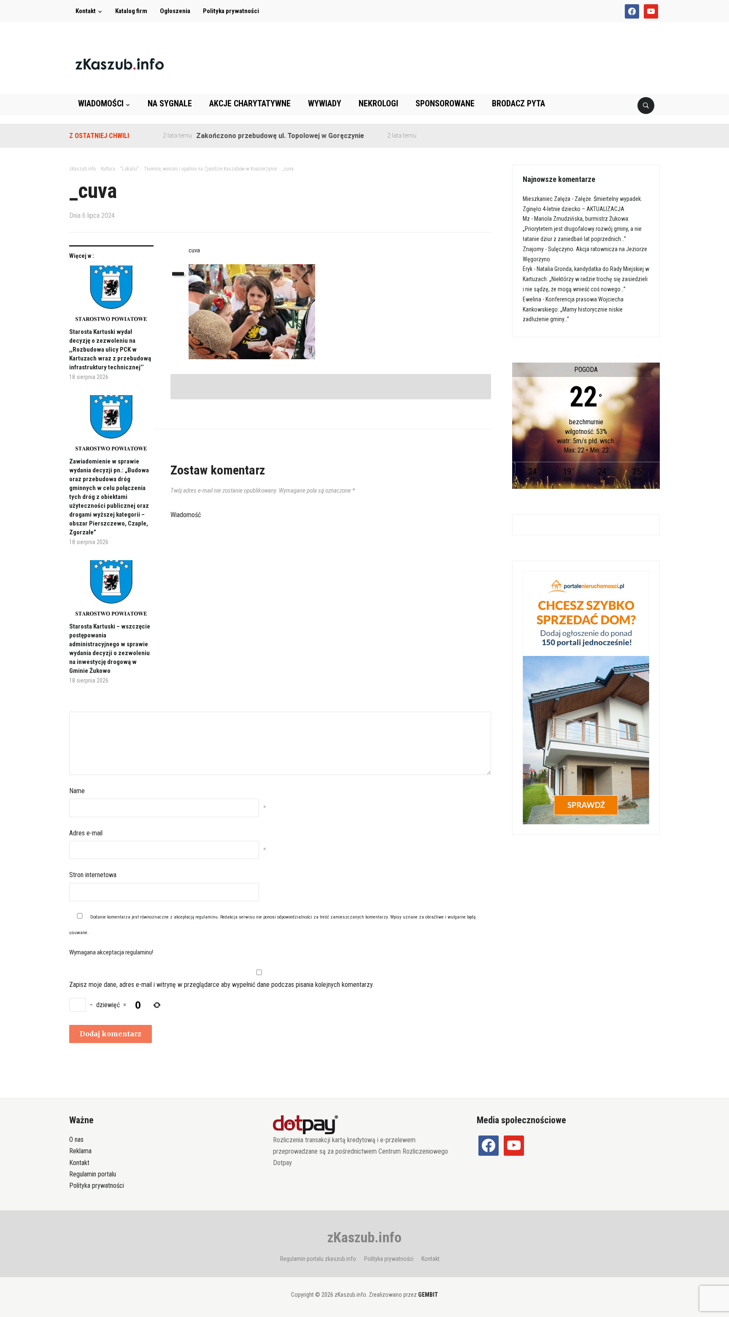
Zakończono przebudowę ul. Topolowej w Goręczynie (255, 136)
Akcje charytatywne (250, 103)
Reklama (80, 1151)
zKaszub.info (364, 1237)
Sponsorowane (445, 103)
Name (77, 791)
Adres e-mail (86, 833)
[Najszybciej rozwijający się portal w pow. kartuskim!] (120, 63)
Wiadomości (101, 103)
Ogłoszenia (175, 11)
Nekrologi (378, 103)
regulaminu (206, 917)
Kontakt (86, 11)
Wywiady (324, 103)
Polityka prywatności (231, 11)
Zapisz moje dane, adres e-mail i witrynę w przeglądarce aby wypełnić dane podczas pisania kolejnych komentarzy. (221, 985)
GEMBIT (428, 1294)
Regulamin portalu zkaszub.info (318, 1258)
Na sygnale (170, 103)
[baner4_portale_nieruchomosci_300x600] (586, 697)
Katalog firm (131, 11)
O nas (76, 1139)
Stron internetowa (92, 875)
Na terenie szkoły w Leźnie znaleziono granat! (469, 136)
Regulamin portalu (92, 1174)
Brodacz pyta (518, 103)
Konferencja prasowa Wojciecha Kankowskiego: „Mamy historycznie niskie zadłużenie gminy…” (573, 309)
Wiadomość (185, 515)
